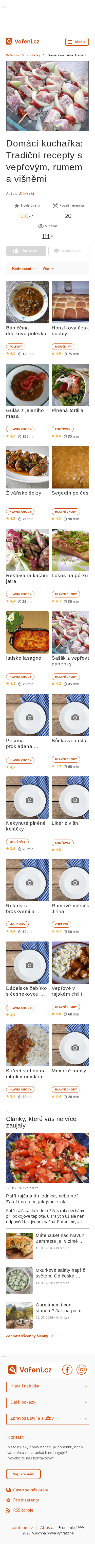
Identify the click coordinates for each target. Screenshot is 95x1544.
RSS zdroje (23, 1510)
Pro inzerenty (26, 1500)
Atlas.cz (47, 1527)
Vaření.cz (12, 55)
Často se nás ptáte (30, 1490)
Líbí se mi (29, 251)
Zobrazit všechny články (27, 1336)
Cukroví (61, 924)
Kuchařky (33, 55)
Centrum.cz (22, 1527)
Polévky (15, 346)
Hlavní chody (20, 429)
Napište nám (23, 1474)
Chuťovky (62, 429)
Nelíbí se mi (71, 251)
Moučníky (63, 346)
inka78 (28, 194)
